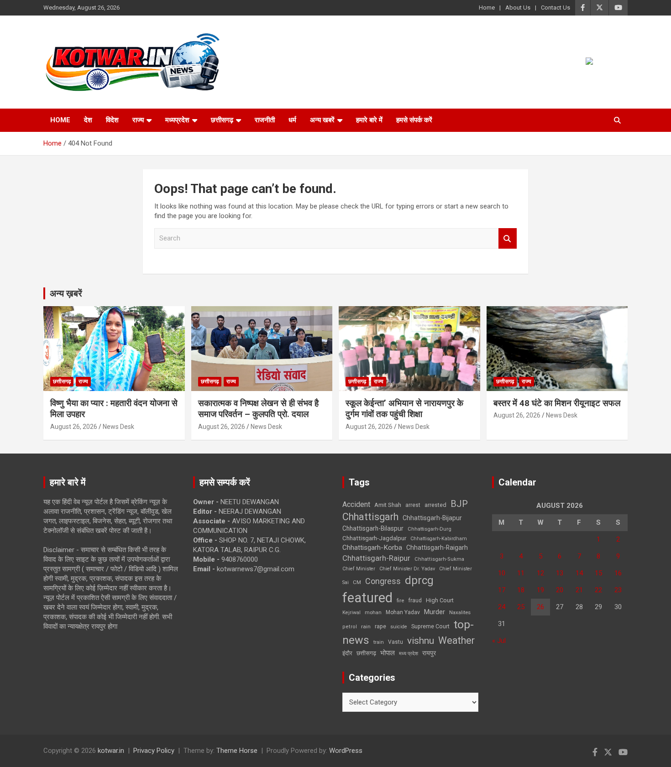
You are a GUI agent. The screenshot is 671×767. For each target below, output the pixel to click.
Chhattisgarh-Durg (429, 529)
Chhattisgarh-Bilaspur (373, 528)
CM (357, 582)
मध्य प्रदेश (408, 654)
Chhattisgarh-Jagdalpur (374, 538)
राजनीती (265, 120)
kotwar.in (111, 750)
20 (559, 590)
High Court (440, 600)
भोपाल (387, 653)
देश (88, 120)
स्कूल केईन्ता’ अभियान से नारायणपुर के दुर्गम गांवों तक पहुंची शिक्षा (404, 409)
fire (400, 600)
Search (507, 238)
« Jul (499, 641)
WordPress (345, 750)
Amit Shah (387, 504)
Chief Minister (358, 569)
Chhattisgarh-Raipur (376, 558)
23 (618, 590)
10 (501, 573)
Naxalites (460, 612)
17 (501, 590)
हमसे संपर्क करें (414, 120)
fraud (415, 600)
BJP (459, 503)
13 (559, 573)
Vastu (395, 642)
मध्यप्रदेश (177, 120)
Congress (383, 581)
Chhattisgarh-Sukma (439, 559)
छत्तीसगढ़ (366, 653)
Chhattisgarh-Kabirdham (438, 539)
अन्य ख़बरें (66, 293)
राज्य (138, 120)
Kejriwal (351, 613)
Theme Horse (236, 750)
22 (598, 590)
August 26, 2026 (73, 426)
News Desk (118, 426)
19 (540, 590)
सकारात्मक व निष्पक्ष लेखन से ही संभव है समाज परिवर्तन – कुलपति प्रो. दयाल (258, 409)
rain (366, 626)
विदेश (112, 120)
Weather (456, 640)
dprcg (419, 580)
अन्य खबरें (322, 120)
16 (618, 573)
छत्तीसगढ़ (222, 120)
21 (579, 590)
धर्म (292, 120)
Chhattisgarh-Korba (372, 547)
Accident (356, 504)
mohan (373, 613)
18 (520, 590)
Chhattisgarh (370, 516)
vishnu (420, 640)
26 (540, 607)
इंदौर (347, 653)
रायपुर (429, 653)
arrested (435, 504)
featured (367, 597)
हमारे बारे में (369, 120)
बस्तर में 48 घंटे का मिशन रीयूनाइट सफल (556, 403)
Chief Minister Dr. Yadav (407, 569)
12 (540, 573)
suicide (398, 627)
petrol (349, 627)
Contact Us (555, 7)
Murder (434, 612)
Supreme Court (430, 626)
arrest (412, 505)
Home (487, 7)
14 (579, 573)
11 (520, 573)
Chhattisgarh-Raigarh (437, 547)
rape (380, 626)
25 (520, 607)
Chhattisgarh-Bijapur (432, 518)
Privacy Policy (153, 750)
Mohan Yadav (403, 612)
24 (501, 607)
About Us (517, 7)
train (378, 642)
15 (598, 573)
